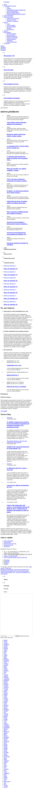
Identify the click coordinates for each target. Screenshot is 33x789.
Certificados (10, 40)
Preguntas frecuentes (12, 42)
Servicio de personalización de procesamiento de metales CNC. (17, 233)
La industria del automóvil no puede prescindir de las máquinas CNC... (17, 158)
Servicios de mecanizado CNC (21, 569)
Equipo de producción (12, 37)
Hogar (5, 4)
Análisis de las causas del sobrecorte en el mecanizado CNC (18, 447)
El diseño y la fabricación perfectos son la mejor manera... (18, 191)
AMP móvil (8, 568)
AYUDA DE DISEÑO (12, 11)
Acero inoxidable (11, 25)
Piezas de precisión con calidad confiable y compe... (16, 169)
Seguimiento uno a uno (14, 365)
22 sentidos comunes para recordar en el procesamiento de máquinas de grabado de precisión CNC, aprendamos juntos (18, 424)
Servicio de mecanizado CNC (8, 572)
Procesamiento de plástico (12, 98)
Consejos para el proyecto (13, 18)
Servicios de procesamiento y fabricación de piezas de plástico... (17, 223)
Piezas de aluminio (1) (10, 275)
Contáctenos (7, 43)
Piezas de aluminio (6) (10, 280)
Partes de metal (8, 70)
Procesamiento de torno (11, 84)
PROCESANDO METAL (13, 12)
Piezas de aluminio (11, 26)
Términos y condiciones (12, 21)
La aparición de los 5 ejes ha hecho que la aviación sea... (18, 147)
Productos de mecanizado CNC (8, 571)
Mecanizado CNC (9, 56)
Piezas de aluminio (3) (10, 298)
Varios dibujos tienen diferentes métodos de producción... (16, 123)
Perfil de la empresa (11, 33)
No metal (9, 28)
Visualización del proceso (10, 6)
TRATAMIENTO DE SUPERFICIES (16, 10)
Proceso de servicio (8, 17)
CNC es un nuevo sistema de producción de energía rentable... (17, 180)
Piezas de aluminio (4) (10, 292)
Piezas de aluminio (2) (10, 269)
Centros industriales (8, 15)
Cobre (8, 24)
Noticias (6, 30)
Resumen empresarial (12, 36)
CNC (8, 7)
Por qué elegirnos (11, 35)
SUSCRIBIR (4, 411)
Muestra (6, 22)
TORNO (9, 8)
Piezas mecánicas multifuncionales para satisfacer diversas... (17, 212)
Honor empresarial (11, 39)
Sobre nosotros (7, 32)
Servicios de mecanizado (22, 571)
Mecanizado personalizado (7, 569)
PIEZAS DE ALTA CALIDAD (16, 386)
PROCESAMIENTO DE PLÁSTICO (16, 14)
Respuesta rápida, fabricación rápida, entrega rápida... (16, 135)
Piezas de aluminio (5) (10, 286)
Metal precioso (10, 29)
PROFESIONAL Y (13, 375)
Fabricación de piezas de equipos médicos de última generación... (17, 202)
